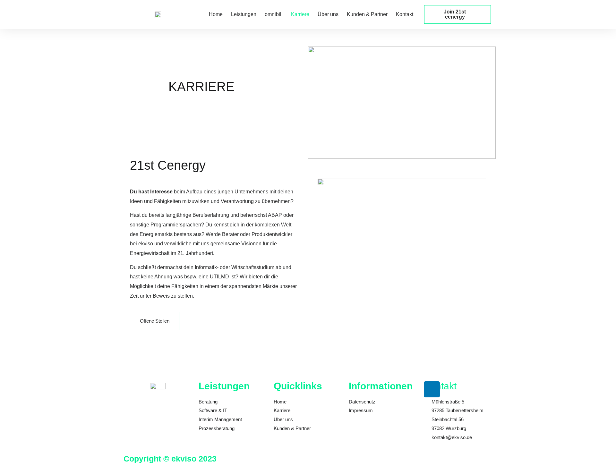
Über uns (328, 14)
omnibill (274, 14)
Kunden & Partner (367, 14)
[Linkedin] (432, 389)
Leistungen (243, 14)
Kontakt (404, 14)
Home (216, 14)
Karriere (300, 14)
